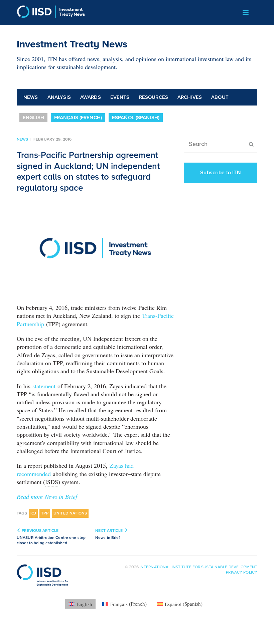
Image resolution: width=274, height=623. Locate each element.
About (220, 97)
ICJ (33, 513)
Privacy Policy (241, 572)
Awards (90, 97)
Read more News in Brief (47, 496)
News (30, 97)
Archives (189, 97)
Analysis (59, 97)
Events (120, 97)
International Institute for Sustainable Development (198, 567)
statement (43, 386)
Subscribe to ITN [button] (220, 172)
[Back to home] (51, 12)
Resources (153, 97)
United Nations (70, 513)
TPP (44, 513)
